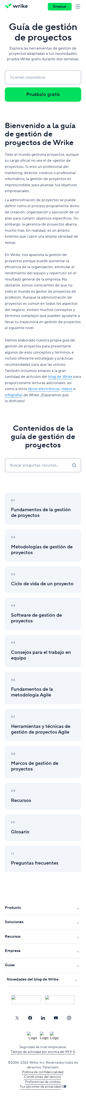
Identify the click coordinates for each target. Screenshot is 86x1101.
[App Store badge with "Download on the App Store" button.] (26, 999)
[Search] (74, 465)
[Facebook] (30, 1018)
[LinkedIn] (43, 1018)
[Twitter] (17, 1018)
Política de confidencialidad (43, 1072)
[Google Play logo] (60, 999)
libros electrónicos (43, 388)
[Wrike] (17, 6)
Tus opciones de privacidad (40, 1087)
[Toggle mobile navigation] (79, 6)
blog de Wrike (60, 376)
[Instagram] (69, 1018)
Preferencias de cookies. (43, 1082)
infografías (13, 395)
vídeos (66, 388)
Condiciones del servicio (42, 1077)
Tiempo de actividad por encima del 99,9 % (43, 1052)
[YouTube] (56, 1018)
